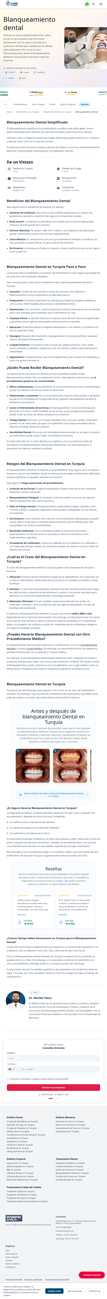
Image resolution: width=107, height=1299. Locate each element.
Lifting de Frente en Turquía (20, 1151)
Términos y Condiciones (33, 1279)
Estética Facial (15, 1117)
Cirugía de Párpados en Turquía (22, 1128)
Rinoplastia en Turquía (17, 1138)
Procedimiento (20, 104)
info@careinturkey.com (65, 1231)
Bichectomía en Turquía (18, 1148)
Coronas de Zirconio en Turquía (70, 1176)
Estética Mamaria (65, 1117)
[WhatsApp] (87, 4)
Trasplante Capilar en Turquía (21, 1191)
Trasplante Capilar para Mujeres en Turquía (27, 1201)
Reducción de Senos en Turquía (70, 1124)
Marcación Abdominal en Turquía (22, 1179)
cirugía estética (34, 648)
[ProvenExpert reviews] (36, 93)
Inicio (8, 1250)
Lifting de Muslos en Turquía (20, 1176)
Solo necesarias (75, 1291)
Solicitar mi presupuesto (53, 1087)
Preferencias (95, 1291)
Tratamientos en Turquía (27, 112)
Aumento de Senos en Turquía (70, 1121)
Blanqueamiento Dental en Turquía (72, 1173)
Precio (52, 104)
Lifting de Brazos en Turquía (20, 1173)
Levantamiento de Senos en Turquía (72, 1128)
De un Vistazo (38, 104)
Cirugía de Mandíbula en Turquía (22, 1121)
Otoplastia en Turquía (17, 1141)
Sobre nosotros (11, 1254)
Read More (22, 915)
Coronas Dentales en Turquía (69, 1166)
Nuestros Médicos (13, 1264)
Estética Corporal (16, 1158)
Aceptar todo (54, 1291)
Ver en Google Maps (63, 1227)
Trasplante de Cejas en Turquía (21, 1198)
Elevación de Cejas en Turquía (21, 1124)
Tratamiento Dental (67, 1158)
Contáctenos (10, 1267)
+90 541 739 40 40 (70, 1235)
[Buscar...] (93, 4)
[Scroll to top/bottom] (5, 104)
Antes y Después (68, 104)
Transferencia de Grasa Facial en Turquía (26, 1134)
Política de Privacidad (14, 1279)
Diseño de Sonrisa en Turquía (69, 1169)
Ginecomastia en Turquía (67, 1131)
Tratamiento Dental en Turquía (57, 112)
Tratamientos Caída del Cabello (24, 1187)
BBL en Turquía (14, 1169)
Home (9, 112)
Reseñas (85, 104)
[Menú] (101, 4)
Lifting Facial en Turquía (18, 1131)
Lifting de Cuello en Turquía (20, 1144)
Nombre (11, 1053)
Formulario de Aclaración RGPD (57, 1279)
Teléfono (12, 1064)
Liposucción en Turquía (17, 1163)
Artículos (9, 1260)
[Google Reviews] (70, 93)
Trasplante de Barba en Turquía (21, 1194)
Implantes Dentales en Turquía (70, 1163)
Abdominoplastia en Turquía (20, 1166)
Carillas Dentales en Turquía (69, 1179)
